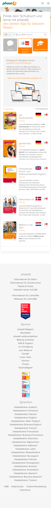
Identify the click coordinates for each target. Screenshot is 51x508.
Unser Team (25, 357)
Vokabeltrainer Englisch (25, 417)
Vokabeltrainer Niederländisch (25, 452)
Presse (25, 364)
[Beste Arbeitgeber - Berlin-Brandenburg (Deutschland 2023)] (26, 376)
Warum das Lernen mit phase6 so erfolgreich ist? (25, 78)
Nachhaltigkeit (25, 367)
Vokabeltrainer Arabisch (25, 407)
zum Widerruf (25, 350)
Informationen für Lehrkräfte (25, 295)
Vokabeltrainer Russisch (25, 466)
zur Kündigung (25, 346)
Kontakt (25, 353)
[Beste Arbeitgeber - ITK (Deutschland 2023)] (26, 385)
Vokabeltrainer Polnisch (25, 459)
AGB (6, 486)
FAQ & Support (25, 343)
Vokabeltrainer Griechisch (25, 438)
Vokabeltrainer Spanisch (25, 473)
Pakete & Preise (25, 286)
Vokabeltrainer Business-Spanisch (25, 476)
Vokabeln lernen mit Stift (25, 289)
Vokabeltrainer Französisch (26, 431)
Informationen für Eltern (25, 279)
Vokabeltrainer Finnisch (25, 428)
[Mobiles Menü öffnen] (48, 3)
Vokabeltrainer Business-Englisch (25, 424)
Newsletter (25, 332)
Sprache (10, 49)
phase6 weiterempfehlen (25, 336)
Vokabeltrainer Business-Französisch (25, 434)
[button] (25, 125)
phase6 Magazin (26, 329)
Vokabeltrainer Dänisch (25, 414)
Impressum (25, 489)
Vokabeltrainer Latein (25, 448)
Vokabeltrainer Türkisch (25, 480)
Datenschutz (17, 486)
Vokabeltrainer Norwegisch (26, 455)
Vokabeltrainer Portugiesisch (25, 462)
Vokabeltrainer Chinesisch (25, 410)
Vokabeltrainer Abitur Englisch (25, 421)
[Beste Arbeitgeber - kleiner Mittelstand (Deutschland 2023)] (26, 393)
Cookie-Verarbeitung (36, 486)
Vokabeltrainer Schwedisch (25, 469)
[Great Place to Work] (25, 311)
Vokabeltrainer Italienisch (25, 445)
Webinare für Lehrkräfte (25, 298)
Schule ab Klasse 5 (40, 49)
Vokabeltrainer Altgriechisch (25, 441)
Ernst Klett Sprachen (25, 50)
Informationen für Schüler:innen (25, 282)
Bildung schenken (25, 339)
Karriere (25, 360)
